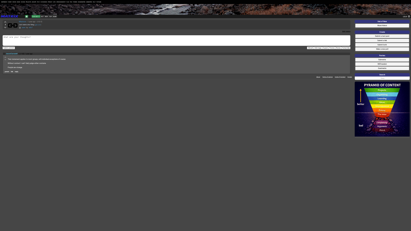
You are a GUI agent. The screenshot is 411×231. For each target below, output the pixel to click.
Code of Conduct (340, 77)
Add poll (310, 48)
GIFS (54, 2)
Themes (75, 2)
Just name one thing (26, 25)
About (318, 77)
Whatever (22, 22)
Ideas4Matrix (81, 2)
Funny (10, 2)
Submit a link (382, 40)
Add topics (346, 31)
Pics (71, 2)
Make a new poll (382, 49)
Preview (331, 48)
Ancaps (34, 2)
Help (94, 2)
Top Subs (98, 2)
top (50, 16)
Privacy (50, 2)
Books (23, 2)
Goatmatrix (382, 68)
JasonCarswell (11, 54)
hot (42, 16)
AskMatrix (89, 2)
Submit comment (8, 48)
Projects (28, 2)
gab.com (38, 25)
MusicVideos (382, 25)
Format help (346, 48)
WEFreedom (382, 64)
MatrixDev (4, 2)
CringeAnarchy (61, 2)
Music (18, 2)
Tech (38, 2)
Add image (318, 48)
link (12, 71)
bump (55, 16)
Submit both (382, 45)
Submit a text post (382, 36)
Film (67, 2)
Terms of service (327, 77)
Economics (44, 2)
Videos (14, 2)
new (46, 16)
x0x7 (31, 28)
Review (338, 48)
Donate (350, 77)
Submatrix (382, 60)
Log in (405, 16)
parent (7, 71)
